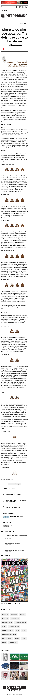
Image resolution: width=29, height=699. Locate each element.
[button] (23, 23)
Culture (13, 49)
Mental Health (12, 642)
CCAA (23, 630)
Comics (12, 525)
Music (4, 642)
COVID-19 (5, 614)
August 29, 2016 (21, 49)
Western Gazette (6, 638)
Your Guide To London (16, 516)
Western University (21, 622)
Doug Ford (5, 618)
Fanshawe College (14, 484)
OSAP (4, 626)
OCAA (17, 630)
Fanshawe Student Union (9, 634)
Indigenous (14, 614)
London (17, 638)
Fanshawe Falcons (14, 626)
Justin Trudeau (15, 618)
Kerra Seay (7, 49)
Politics (22, 614)
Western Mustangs (7, 630)
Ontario (24, 638)
